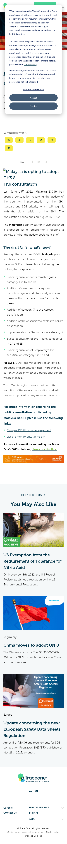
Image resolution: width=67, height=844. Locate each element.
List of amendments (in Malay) (26, 436)
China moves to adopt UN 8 (31, 645)
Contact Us (10, 812)
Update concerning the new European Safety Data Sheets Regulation (32, 729)
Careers (8, 807)
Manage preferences (33, 89)
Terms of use (38, 832)
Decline (33, 106)
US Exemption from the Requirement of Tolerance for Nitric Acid (32, 561)
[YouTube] (36, 791)
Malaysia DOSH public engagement (29, 430)
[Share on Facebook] (32, 162)
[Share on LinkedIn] (38, 162)
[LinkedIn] (30, 791)
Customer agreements (18, 832)
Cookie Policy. (30, 64)
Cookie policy (53, 832)
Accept (33, 97)
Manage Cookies (33, 836)
